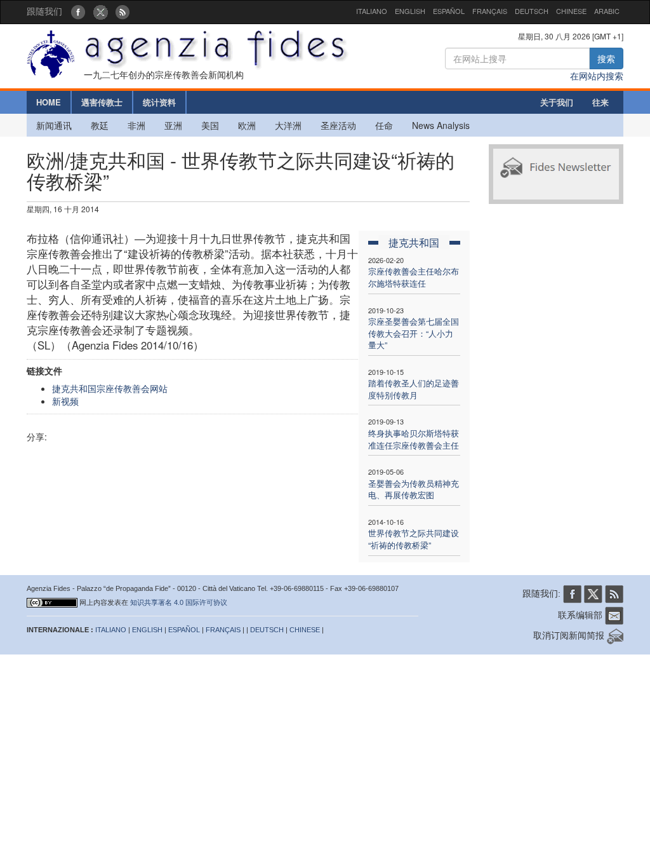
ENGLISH (410, 11)
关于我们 (556, 102)
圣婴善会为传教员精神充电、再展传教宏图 (413, 489)
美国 (210, 125)
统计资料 (159, 102)
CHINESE (571, 11)
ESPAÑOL (449, 11)
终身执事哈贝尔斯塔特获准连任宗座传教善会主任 (413, 439)
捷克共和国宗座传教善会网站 (110, 388)
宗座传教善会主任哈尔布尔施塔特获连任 (413, 277)
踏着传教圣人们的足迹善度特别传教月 (413, 389)
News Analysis (441, 125)
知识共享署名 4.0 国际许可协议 (178, 602)
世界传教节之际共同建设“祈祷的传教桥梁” (413, 539)
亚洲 (173, 125)
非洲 (136, 125)
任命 (384, 125)
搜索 (606, 58)
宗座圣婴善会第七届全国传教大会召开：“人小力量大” (413, 333)
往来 (600, 102)
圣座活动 (338, 125)
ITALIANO (371, 11)
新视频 (65, 401)
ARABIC (607, 11)
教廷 (100, 125)
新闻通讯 (54, 125)
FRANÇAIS (489, 11)
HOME (48, 102)
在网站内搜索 (596, 75)
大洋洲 (288, 125)
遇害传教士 (102, 102)
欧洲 (247, 125)
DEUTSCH (531, 11)
